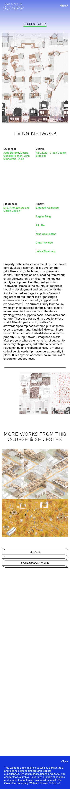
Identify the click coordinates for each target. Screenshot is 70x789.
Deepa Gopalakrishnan (15, 154)
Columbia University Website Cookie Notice (30, 783)
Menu (64, 5)
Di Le (21, 158)
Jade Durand (11, 152)
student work (34, 24)
